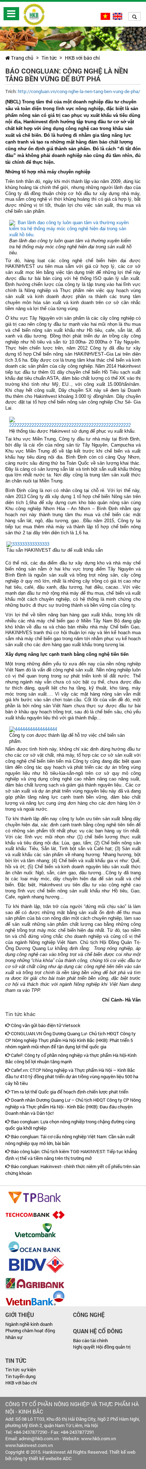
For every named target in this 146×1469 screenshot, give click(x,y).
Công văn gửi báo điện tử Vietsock (45, 1025)
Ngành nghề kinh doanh (28, 1324)
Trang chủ (21, 57)
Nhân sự (13, 1337)
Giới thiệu (19, 1314)
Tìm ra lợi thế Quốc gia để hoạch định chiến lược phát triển (69, 1092)
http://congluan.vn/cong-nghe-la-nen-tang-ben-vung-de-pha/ (79, 91)
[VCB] (34, 1230)
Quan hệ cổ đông (98, 1331)
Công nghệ (89, 1314)
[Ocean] (34, 1247)
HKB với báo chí (82, 57)
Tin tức (49, 57)
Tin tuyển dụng (20, 1376)
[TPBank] (34, 1197)
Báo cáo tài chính (90, 1340)
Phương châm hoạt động (30, 1330)
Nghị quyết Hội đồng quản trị (101, 1347)
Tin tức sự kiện (20, 1369)
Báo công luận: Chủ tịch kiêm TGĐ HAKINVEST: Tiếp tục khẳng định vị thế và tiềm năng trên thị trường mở (71, 1154)
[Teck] (34, 1214)
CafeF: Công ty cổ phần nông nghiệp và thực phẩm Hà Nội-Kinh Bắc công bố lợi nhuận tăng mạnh (70, 1058)
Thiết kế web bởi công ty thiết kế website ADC (70, 1455)
